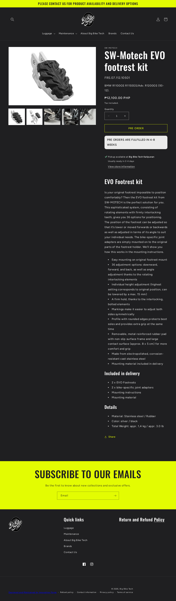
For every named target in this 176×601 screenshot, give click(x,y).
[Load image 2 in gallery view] (34, 117)
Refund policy (67, 592)
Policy (159, 519)
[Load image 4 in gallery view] (70, 117)
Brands (68, 546)
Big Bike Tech (126, 589)
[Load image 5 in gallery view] (88, 117)
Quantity (109, 109)
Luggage (69, 528)
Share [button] (111, 436)
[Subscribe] (115, 496)
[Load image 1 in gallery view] (17, 117)
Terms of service (125, 592)
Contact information (86, 592)
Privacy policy (107, 592)
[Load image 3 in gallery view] (52, 117)
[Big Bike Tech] (15, 524)
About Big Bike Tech (75, 540)
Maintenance (71, 534)
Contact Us (70, 552)
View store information (121, 166)
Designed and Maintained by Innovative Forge (33, 592)
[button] (12, 19)
